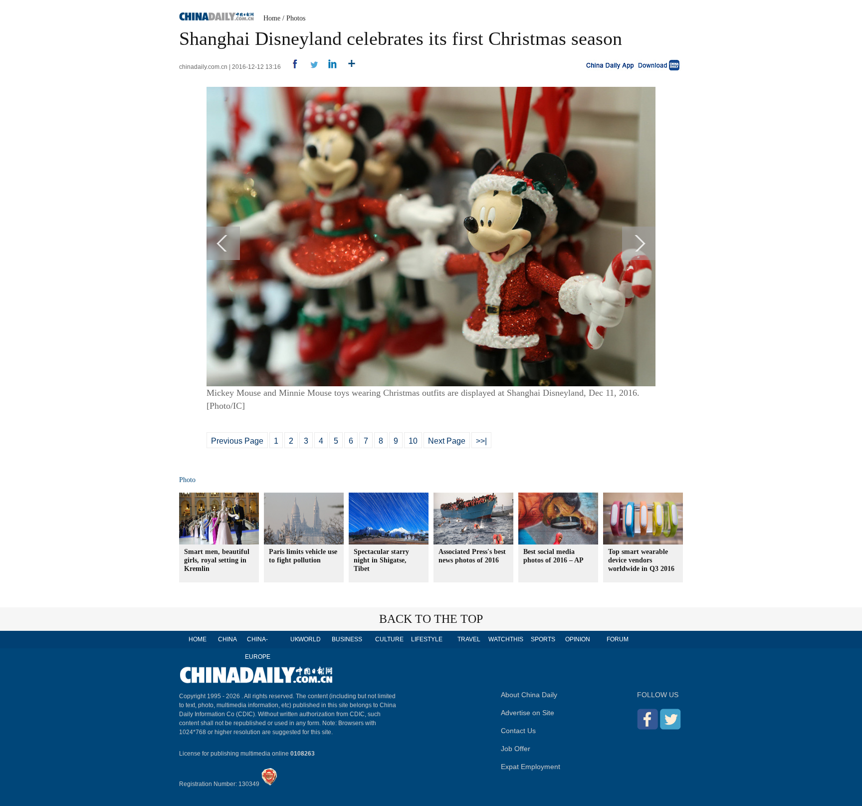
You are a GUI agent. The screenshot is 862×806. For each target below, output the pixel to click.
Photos (295, 18)
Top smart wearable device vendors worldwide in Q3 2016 (641, 560)
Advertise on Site (527, 713)
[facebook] (291, 66)
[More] (348, 66)
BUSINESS (347, 639)
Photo (187, 480)
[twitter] (310, 66)
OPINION (577, 639)
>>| (481, 441)
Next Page (446, 441)
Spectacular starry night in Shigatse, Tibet (381, 560)
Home (271, 18)
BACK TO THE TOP (431, 618)
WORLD (309, 639)
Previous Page (237, 441)
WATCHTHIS (505, 639)
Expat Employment (530, 767)
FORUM (618, 639)
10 (413, 441)
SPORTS (543, 639)
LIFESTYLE (426, 639)
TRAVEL (468, 639)
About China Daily (529, 695)
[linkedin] (329, 66)
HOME (198, 639)
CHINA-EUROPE (257, 648)
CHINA (227, 639)
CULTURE (389, 639)
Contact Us (518, 731)
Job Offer (515, 749)
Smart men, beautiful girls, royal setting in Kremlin (216, 560)
